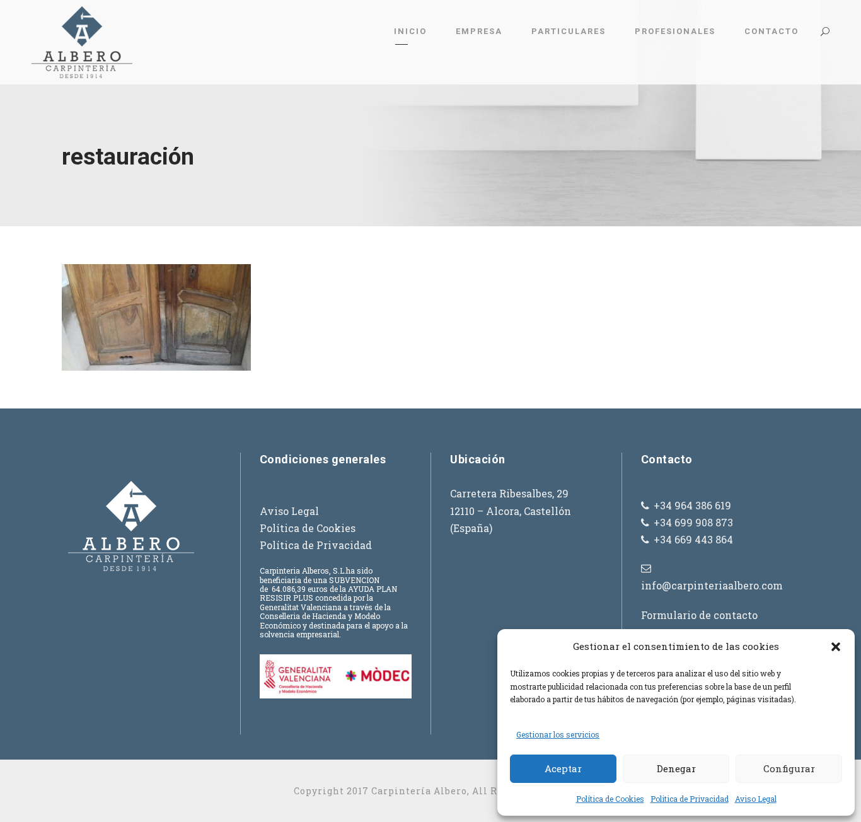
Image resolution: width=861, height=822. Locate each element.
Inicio (410, 31)
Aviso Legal (756, 799)
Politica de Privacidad (689, 799)
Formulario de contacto (699, 615)
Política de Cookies (610, 799)
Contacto (771, 31)
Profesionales (675, 31)
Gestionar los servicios (557, 734)
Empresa (479, 31)
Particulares (568, 31)
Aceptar (563, 768)
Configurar (789, 768)
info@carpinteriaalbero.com (712, 585)
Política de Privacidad (316, 545)
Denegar (676, 768)
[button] (835, 646)
